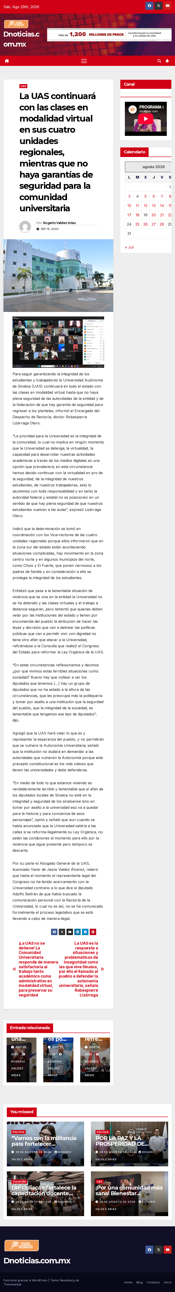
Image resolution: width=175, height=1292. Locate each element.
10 (129, 205)
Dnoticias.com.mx (36, 1260)
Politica (18, 1132)
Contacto (153, 1282)
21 (162, 215)
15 (170, 205)
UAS (23, 86)
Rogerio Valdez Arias (59, 223)
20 (154, 215)
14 (162, 205)
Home (128, 1282)
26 (145, 224)
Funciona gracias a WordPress (25, 1280)
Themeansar (12, 1284)
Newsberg (67, 1280)
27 (154, 224)
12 (145, 205)
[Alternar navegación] (84, 60)
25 (137, 224)
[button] (159, 61)
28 (162, 224)
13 (154, 205)
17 (129, 215)
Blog (139, 1282)
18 (137, 215)
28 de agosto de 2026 (33, 1152)
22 (170, 215)
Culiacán (19, 1181)
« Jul (129, 247)
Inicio (168, 1282)
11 (137, 205)
